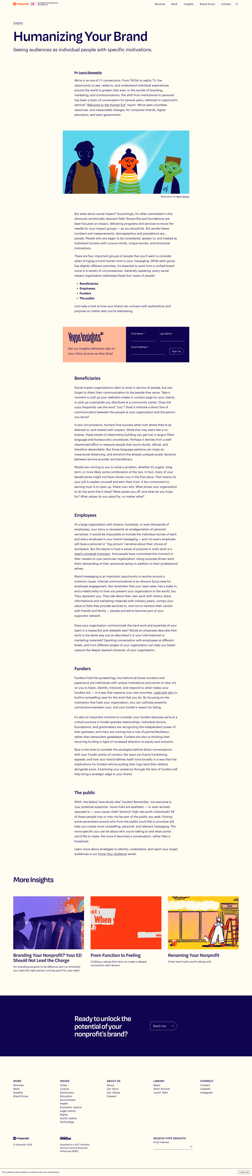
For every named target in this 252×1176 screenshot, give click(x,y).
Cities (63, 1085)
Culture (64, 1088)
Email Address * (139, 347)
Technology (67, 1121)
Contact (226, 4)
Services (159, 4)
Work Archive (161, 1088)
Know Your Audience (112, 854)
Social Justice (68, 1118)
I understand (244, 1172)
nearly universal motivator (92, 554)
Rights (64, 1114)
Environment (68, 1099)
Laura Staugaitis (90, 72)
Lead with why (164, 692)
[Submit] (190, 1147)
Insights (188, 4)
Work (174, 4)
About (110, 1085)
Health (64, 1103)
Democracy (67, 1092)
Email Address (161, 1142)
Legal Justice (68, 1110)
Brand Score (207, 4)
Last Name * (166, 333)
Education (66, 1096)
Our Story (113, 1088)
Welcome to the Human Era (106, 105)
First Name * (138, 333)
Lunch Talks (160, 1092)
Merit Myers (182, 196)
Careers (111, 1096)
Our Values (113, 1092)
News (156, 1085)
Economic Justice (71, 1107)
